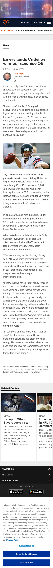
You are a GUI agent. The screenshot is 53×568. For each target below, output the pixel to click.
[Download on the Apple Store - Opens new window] (15, 491)
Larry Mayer (19, 74)
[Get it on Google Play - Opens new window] (36, 493)
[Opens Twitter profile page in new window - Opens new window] (15, 80)
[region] (26, 532)
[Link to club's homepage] (5, 21)
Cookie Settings (26, 545)
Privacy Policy (12, 540)
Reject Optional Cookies (27, 554)
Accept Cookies (26, 562)
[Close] (49, 501)
